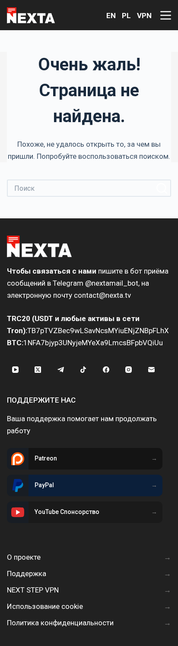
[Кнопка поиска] (162, 188)
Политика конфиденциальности (60, 622)
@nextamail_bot (111, 283)
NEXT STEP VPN (33, 590)
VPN (144, 15)
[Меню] (165, 15)
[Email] (151, 370)
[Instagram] (129, 370)
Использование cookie (45, 606)
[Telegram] (60, 370)
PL (126, 15)
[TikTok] (83, 370)
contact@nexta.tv (102, 295)
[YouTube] (15, 370)
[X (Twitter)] (38, 370)
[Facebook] (106, 370)
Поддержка (26, 573)
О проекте (24, 557)
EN (111, 15)
